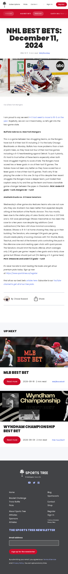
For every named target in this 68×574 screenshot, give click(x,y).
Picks (25, 4)
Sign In (50, 4)
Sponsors (13, 518)
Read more (12, 381)
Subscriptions (14, 4)
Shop (50, 505)
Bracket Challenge (17, 498)
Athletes (13, 522)
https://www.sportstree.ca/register (22, 273)
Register (61, 4)
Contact (51, 501)
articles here (31, 280)
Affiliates (13, 515)
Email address (16, 537)
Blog (49, 492)
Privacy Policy (51, 522)
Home (12, 492)
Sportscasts (53, 496)
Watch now (11, 14)
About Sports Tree (17, 511)
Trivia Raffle (14, 501)
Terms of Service (53, 520)
